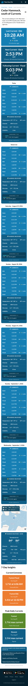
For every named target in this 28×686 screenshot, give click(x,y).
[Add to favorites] (25, 12)
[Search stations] (21, 2)
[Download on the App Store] (8, 672)
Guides (6, 676)
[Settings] (25, 2)
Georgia (10, 7)
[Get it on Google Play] (19, 672)
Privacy (11, 676)
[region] (14, 518)
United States (4, 7)
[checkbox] (10, 507)
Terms (16, 676)
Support (21, 676)
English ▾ (14, 679)
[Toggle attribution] (25, 529)
